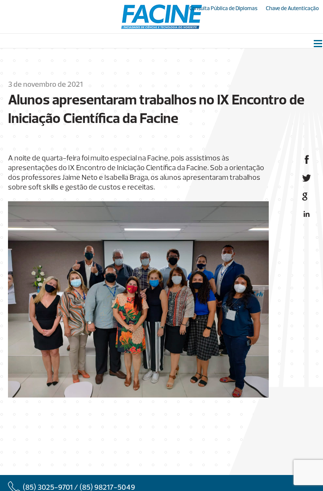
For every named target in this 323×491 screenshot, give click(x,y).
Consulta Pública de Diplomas (223, 8)
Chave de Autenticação (292, 8)
